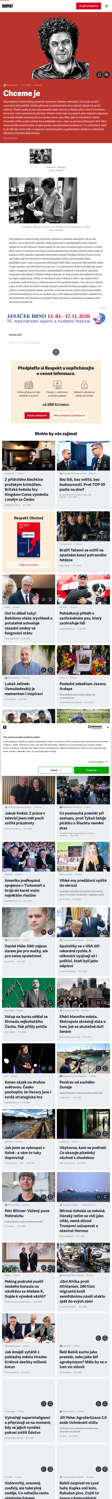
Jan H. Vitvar (65, 899)
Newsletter (67, 807)
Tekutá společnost (23, 807)
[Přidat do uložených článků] (50, 465)
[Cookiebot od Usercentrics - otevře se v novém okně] (90, 727)
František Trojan (80, 495)
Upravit (54, 770)
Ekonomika (9, 1011)
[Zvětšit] (56, 47)
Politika (8, 1275)
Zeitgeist (74, 1205)
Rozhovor (63, 607)
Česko (7, 607)
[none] (106, 74)
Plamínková (77, 807)
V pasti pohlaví (65, 544)
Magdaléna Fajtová (12, 505)
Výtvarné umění (66, 874)
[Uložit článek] (99, 74)
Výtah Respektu (77, 940)
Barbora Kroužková (12, 829)
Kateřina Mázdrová (67, 629)
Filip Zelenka (10, 1032)
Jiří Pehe (63, 1436)
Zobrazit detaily (96, 762)
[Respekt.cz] (7, 6)
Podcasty (66, 473)
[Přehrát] (43, 465)
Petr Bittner (9, 1226)
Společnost (9, 473)
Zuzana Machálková (68, 971)
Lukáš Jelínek (10, 699)
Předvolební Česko (12, 1346)
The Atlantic (77, 702)
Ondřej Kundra (11, 1163)
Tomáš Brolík (65, 1098)
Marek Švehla (10, 138)
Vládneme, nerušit (78, 473)
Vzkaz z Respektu (79, 1076)
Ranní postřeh (14, 678)
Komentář (12, 85)
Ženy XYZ (75, 1011)
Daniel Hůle (9, 962)
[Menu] (106, 6)
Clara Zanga (75, 1037)
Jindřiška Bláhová (12, 1103)
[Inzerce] (56, 318)
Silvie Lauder (65, 566)
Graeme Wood (65, 702)
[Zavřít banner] (108, 727)
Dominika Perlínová (12, 901)
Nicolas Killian (10, 1438)
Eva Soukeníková (66, 495)
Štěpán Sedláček (66, 1236)
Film (6, 1076)
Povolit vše (91, 770)
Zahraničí (63, 678)
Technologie (10, 1411)
